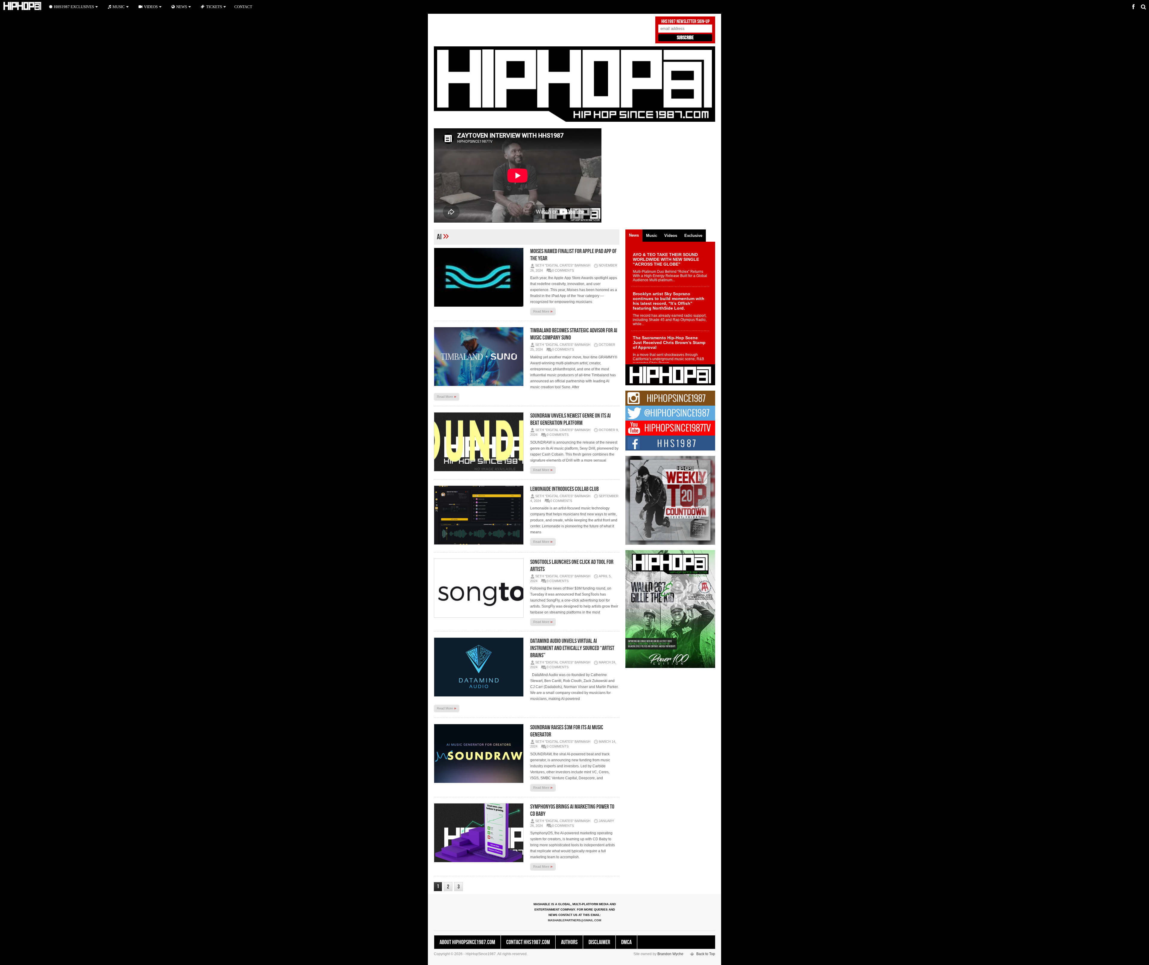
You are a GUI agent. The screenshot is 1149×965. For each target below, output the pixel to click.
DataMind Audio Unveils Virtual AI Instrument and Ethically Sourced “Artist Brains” (572, 648)
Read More (543, 311)
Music (119, 6)
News (181, 6)
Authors (569, 942)
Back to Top (705, 954)
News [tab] (634, 235)
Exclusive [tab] (693, 235)
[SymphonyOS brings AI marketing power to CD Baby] (480, 832)
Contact (243, 6)
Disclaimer (599, 942)
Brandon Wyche (670, 954)
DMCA (626, 942)
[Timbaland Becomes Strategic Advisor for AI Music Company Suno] (480, 356)
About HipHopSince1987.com (467, 942)
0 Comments (563, 270)
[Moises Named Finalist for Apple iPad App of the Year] (480, 277)
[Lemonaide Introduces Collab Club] (480, 515)
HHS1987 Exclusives (74, 6)
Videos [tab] (670, 235)
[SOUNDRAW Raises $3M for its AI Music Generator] (480, 753)
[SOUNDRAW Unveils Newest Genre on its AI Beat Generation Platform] (480, 441)
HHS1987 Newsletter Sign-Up (685, 22)
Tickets (214, 6)
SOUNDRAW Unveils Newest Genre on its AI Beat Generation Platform (570, 419)
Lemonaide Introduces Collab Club (564, 489)
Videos (151, 6)
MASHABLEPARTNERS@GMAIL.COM (574, 920)
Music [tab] (651, 235)
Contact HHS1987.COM (528, 942)
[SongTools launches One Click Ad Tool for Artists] (480, 588)
